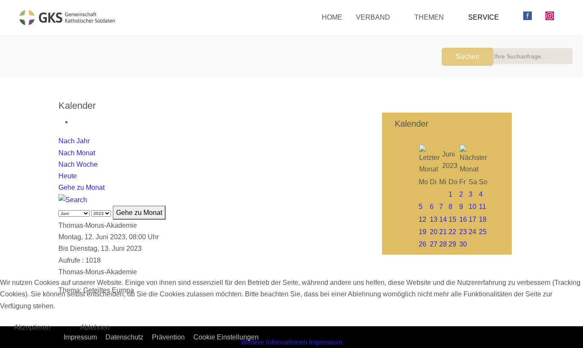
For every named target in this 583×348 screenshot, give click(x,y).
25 (483, 231)
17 (472, 219)
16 (463, 219)
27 (433, 244)
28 (443, 244)
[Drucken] (74, 121)
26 (422, 244)
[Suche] (72, 199)
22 (452, 231)
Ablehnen (95, 327)
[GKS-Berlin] (67, 17)
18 (483, 219)
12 (422, 219)
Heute (67, 176)
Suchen (467, 56)
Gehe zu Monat (81, 187)
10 (472, 206)
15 (452, 219)
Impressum (325, 342)
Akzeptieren (32, 327)
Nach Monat (76, 153)
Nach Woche (78, 164)
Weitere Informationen (274, 342)
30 (463, 244)
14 (443, 219)
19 (422, 231)
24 (472, 231)
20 (433, 231)
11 (482, 206)
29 (452, 244)
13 (433, 219)
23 (463, 231)
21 (443, 231)
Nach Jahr (74, 141)
